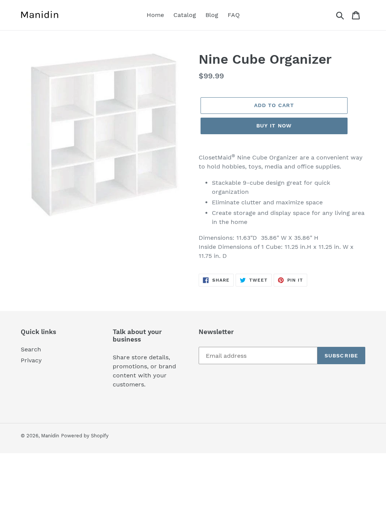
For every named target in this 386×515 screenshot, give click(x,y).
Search (31, 349)
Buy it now (274, 126)
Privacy (31, 360)
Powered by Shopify (85, 435)
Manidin (50, 435)
